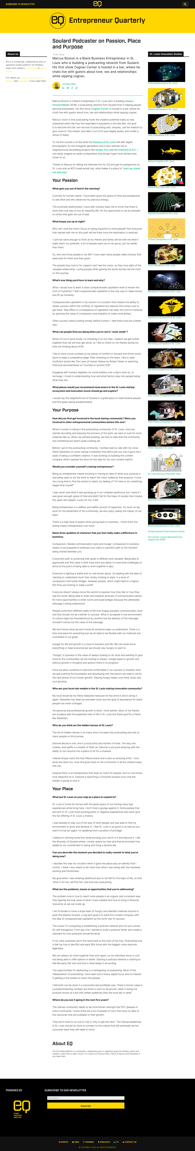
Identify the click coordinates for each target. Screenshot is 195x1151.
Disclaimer (23, 81)
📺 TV (116, 1142)
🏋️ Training (88, 1142)
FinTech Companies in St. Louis (163, 239)
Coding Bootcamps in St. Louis (162, 83)
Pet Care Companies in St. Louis (163, 369)
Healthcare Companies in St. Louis (164, 317)
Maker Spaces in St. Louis (160, 448)
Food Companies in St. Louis (161, 265)
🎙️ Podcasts (104, 1142)
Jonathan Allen (69, 84)
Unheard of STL (127, 149)
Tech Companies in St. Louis (161, 135)
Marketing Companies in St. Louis (164, 343)
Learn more (31, 68)
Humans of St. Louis (104, 142)
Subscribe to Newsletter (20, 4)
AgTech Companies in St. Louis (163, 213)
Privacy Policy (28, 77)
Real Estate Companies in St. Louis (165, 395)
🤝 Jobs (75, 1142)
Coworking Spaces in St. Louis (162, 109)
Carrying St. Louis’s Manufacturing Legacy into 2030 (165, 538)
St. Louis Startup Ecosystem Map (164, 474)
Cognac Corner (100, 108)
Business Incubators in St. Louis (163, 500)
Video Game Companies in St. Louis (165, 421)
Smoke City (102, 149)
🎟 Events (63, 1142)
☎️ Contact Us (129, 1142)
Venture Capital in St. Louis (161, 161)
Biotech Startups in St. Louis (162, 187)
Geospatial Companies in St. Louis (164, 291)
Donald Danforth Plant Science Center (166, 531)
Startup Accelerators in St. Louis (164, 526)
